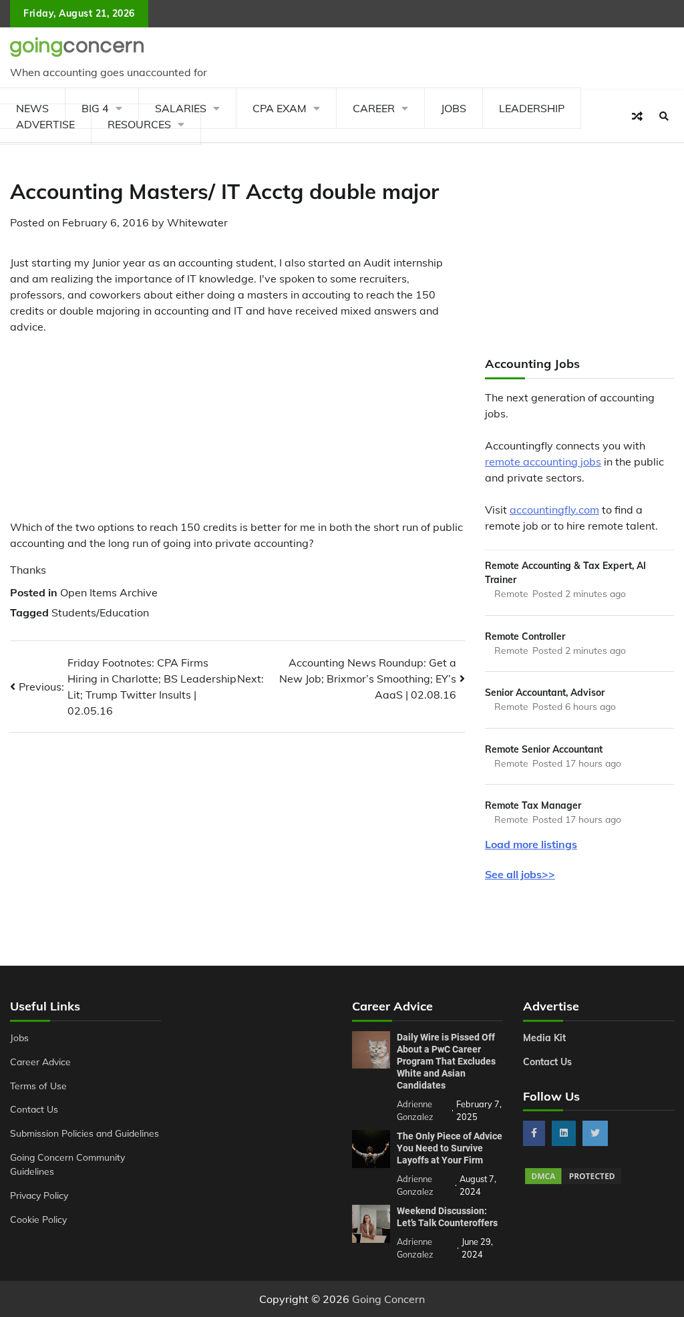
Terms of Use (38, 1085)
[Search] (664, 116)
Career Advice (40, 1061)
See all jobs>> (520, 874)
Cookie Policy (38, 1219)
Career (374, 108)
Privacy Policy (39, 1195)
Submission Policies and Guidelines (84, 1133)
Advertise (45, 124)
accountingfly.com (554, 509)
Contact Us (34, 1109)
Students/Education (100, 612)
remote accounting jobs (543, 461)
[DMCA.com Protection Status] (573, 1182)
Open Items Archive (109, 592)
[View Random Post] (637, 116)
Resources (139, 124)
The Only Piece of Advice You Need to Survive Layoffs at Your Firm (449, 1148)
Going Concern (388, 1299)
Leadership (531, 108)
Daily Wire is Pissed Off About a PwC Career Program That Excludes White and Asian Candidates (446, 1061)
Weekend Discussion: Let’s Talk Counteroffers (447, 1216)
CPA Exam (279, 108)
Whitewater (197, 222)
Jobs (453, 108)
